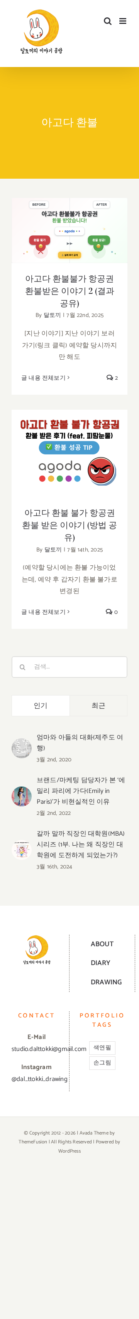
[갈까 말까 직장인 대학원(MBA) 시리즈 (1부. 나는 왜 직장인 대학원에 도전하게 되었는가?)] (22, 845)
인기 (40, 705)
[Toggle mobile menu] (123, 21)
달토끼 (52, 315)
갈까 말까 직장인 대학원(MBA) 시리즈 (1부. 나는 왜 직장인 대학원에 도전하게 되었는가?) (81, 844)
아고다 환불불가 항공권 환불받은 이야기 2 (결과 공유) (69, 218)
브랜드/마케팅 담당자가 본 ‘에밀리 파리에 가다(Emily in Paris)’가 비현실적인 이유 (81, 791)
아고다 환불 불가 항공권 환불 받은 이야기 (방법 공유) (69, 441)
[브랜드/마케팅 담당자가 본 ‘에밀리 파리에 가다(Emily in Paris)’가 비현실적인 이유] (22, 792)
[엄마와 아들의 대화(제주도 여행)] (22, 744)
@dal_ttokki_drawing (40, 1079)
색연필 (102, 1048)
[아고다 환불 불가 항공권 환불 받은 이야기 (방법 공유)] (69, 453)
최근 (98, 705)
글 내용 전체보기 (43, 378)
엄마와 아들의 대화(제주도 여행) (80, 743)
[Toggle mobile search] (108, 21)
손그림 (102, 1063)
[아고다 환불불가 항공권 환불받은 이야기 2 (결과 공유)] (69, 230)
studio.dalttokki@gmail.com (49, 1049)
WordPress (69, 1151)
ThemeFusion (33, 1142)
